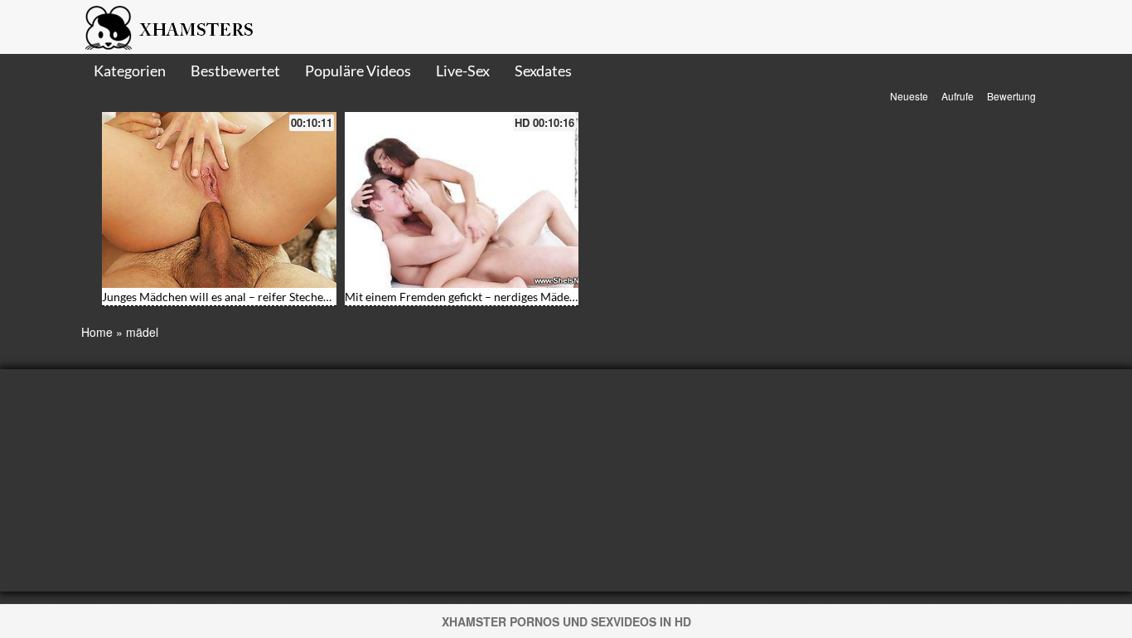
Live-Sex (463, 70)
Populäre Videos (358, 70)
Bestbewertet (235, 70)
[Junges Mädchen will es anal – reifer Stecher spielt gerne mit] (219, 200)
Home (97, 332)
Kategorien (130, 70)
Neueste (909, 96)
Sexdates (543, 70)
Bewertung (1011, 96)
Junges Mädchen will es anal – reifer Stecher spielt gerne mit (256, 297)
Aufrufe (957, 96)
